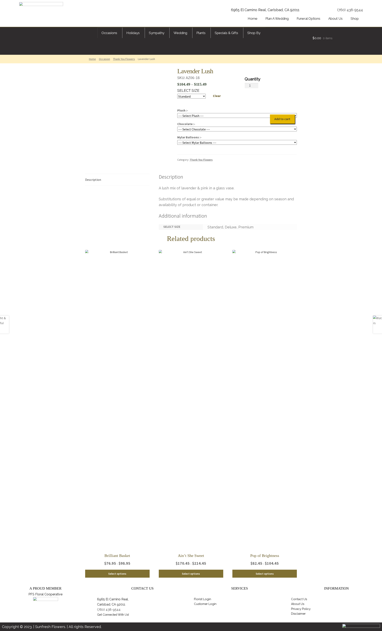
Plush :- (182, 110)
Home (92, 59)
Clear (217, 96)
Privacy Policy (301, 609)
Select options (117, 573)
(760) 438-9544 (350, 10)
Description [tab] (93, 180)
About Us (297, 604)
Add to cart (282, 119)
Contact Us (299, 599)
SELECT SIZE (188, 90)
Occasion (104, 59)
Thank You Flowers (124, 59)
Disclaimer (298, 613)
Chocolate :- (186, 124)
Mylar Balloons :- (189, 137)
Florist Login (202, 599)
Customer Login (205, 604)
